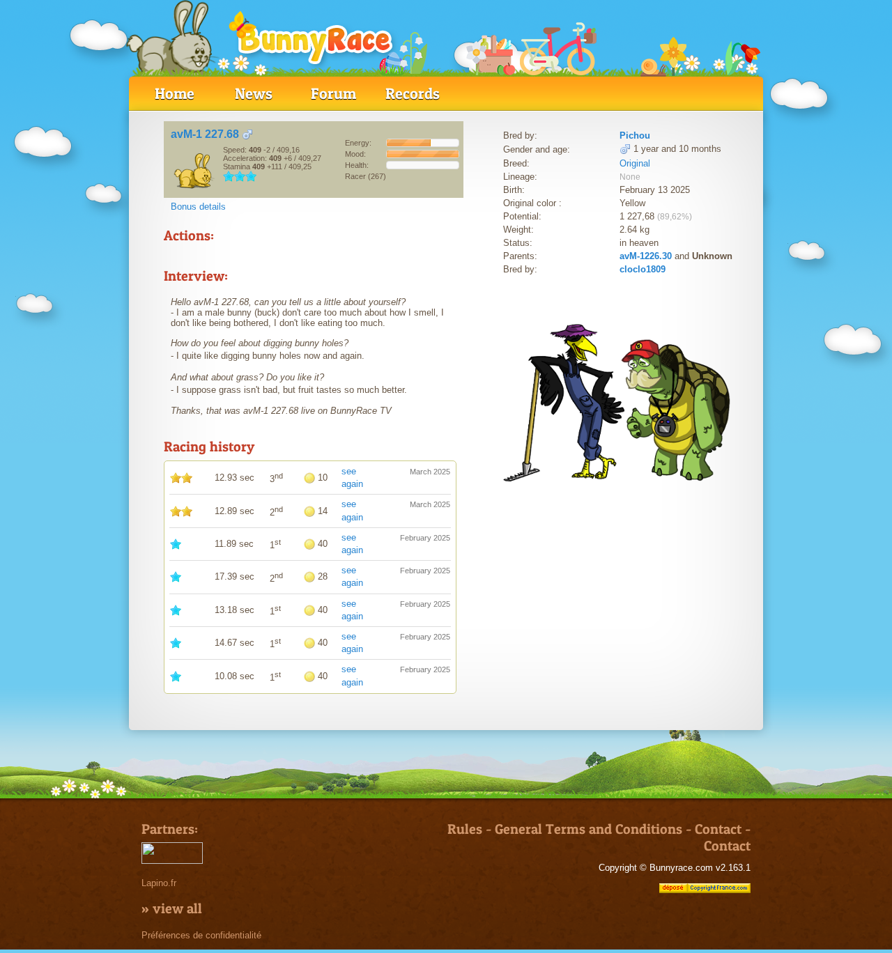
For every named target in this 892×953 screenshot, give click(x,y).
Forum (333, 93)
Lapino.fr (158, 883)
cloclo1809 (643, 269)
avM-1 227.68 (205, 134)
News (253, 93)
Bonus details (198, 206)
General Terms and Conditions (588, 829)
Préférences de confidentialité (201, 935)
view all (177, 908)
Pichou (635, 135)
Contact (718, 829)
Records (412, 93)
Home (174, 93)
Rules (464, 829)
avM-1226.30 (646, 256)
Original (635, 163)
